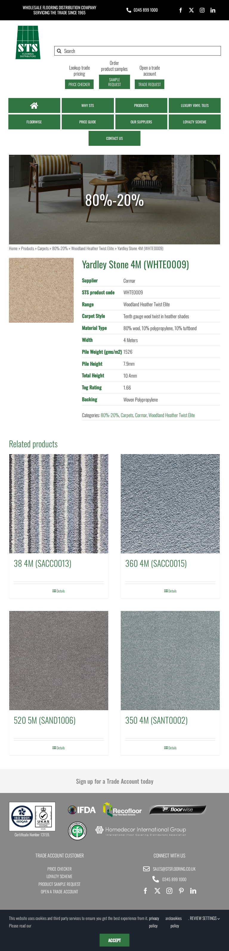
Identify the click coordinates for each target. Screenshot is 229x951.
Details (61, 590)
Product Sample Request (59, 884)
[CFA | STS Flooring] (77, 823)
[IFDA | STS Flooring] (82, 807)
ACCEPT (114, 940)
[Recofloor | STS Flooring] (123, 804)
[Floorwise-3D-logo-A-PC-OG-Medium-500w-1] (177, 807)
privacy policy (154, 922)
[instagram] (202, 10)
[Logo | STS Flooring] (28, 27)
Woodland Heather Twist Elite (92, 248)
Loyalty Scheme (59, 876)
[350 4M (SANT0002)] (170, 660)
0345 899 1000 (146, 10)
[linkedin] (213, 10)
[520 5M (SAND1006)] (58, 660)
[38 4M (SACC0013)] (58, 503)
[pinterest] (181, 891)
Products (27, 248)
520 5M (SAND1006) (44, 720)
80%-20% (60, 248)
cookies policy (176, 922)
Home (13, 248)
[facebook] (180, 10)
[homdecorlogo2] (140, 826)
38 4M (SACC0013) (42, 563)
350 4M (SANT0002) (156, 720)
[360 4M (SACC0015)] (170, 503)
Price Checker (59, 869)
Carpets (43, 248)
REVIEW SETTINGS (203, 918)
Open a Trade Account (59, 891)
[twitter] (191, 10)
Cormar (141, 415)
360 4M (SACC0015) (156, 563)
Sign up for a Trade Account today (114, 781)
